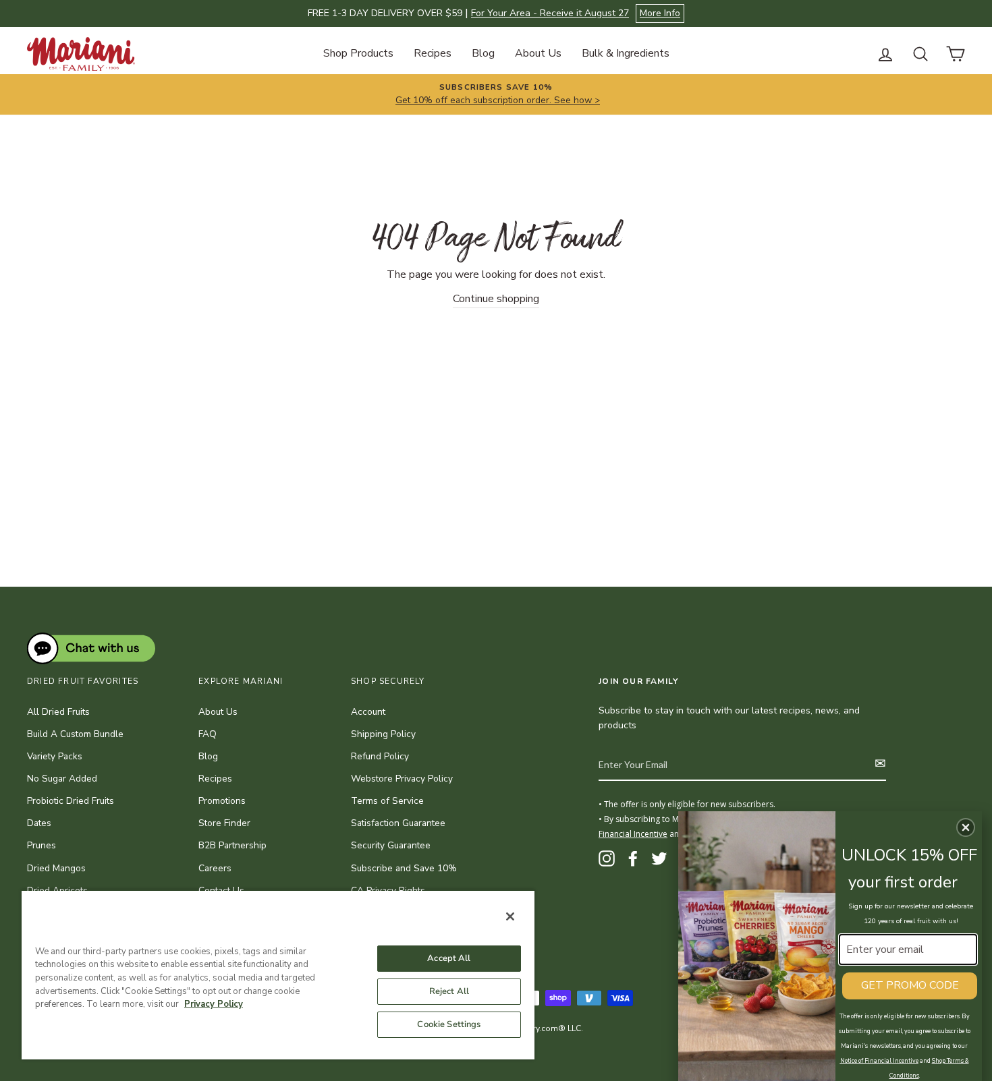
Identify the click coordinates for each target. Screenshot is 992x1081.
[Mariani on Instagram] (607, 858)
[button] (966, 827)
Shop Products (358, 53)
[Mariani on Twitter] (659, 858)
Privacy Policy (213, 1004)
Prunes (41, 845)
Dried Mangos (56, 868)
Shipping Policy (383, 734)
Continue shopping (496, 298)
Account (368, 711)
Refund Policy (380, 756)
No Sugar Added (62, 778)
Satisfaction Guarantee (398, 823)
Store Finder (224, 823)
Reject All (449, 991)
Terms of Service (387, 800)
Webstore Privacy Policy (402, 778)
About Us (538, 53)
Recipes (432, 53)
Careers (214, 868)
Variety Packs (54, 756)
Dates (39, 823)
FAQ (207, 734)
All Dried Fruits (58, 711)
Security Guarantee (391, 845)
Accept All (448, 958)
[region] (278, 974)
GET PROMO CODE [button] (910, 985)
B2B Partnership (232, 845)
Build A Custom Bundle (75, 734)
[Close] (510, 916)
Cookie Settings (448, 1024)
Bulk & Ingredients (625, 53)
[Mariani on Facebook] (633, 858)
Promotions (222, 800)
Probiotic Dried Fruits (70, 800)
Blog (483, 53)
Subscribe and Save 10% (404, 868)
